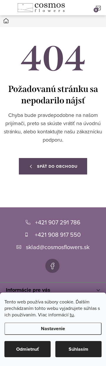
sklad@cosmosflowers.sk (58, 247)
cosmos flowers (52, 266)
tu (72, 314)
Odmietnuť (27, 349)
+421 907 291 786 (57, 222)
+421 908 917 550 (58, 234)
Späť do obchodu (57, 166)
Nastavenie (53, 328)
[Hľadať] (77, 7)
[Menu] (7, 7)
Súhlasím (78, 349)
